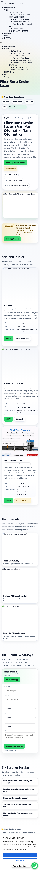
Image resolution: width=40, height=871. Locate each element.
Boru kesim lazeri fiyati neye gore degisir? (17, 781)
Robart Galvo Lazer (20, 29)
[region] (20, 852)
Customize (20, 861)
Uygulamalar (17, 102)
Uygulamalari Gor (22, 338)
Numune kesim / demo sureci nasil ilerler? (18, 814)
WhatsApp (17, 107)
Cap (5, 713)
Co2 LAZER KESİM (16, 12)
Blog (6, 36)
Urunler (6, 102)
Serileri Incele (11, 169)
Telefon (6, 695)
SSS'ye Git (19, 419)
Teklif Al (8, 338)
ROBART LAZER (10, 7)
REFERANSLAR (9, 33)
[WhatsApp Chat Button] (34, 865)
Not (5, 731)
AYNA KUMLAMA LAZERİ (18, 31)
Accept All (20, 855)
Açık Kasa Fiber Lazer (21, 19)
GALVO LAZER (14, 26)
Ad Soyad (7, 686)
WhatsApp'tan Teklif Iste (14, 746)
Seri (5, 704)
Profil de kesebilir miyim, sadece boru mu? (19, 790)
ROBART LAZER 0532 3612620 (11, 3)
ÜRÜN (6, 10)
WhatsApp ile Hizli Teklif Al (15, 163)
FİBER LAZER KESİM (16, 17)
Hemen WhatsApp (23, 501)
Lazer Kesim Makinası (21, 14)
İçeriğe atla (4, 1)
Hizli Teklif (29, 102)
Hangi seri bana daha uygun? (15, 798)
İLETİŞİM (7, 38)
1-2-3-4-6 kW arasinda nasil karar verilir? (17, 805)
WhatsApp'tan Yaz (12, 239)
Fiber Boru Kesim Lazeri (22, 24)
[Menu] (1, 42)
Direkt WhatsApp (12, 680)
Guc (5, 722)
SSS (4, 107)
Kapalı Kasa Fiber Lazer (22, 21)
